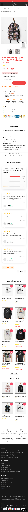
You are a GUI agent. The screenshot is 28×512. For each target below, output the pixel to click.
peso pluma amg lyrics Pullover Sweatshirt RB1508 (20, 321)
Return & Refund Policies (6, 482)
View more (14, 373)
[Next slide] (25, 30)
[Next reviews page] (25, 271)
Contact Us (3, 484)
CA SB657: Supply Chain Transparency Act (10, 471)
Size (3, 71)
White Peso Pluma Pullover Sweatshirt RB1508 (6, 343)
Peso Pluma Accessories (11, 9)
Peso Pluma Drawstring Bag (8, 11)
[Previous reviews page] (18, 271)
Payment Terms (4, 480)
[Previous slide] (2, 30)
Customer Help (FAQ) (5, 486)
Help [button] (25, 510)
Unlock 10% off (3, 505)
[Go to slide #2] (17, 51)
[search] (24, 4)
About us (3, 463)
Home (2, 9)
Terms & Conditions (5, 465)
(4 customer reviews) (12, 65)
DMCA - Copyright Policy (6, 469)
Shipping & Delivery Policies (7, 478)
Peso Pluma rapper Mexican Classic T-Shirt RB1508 (20, 365)
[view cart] (26, 4)
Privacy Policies (4, 467)
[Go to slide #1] (10, 51)
